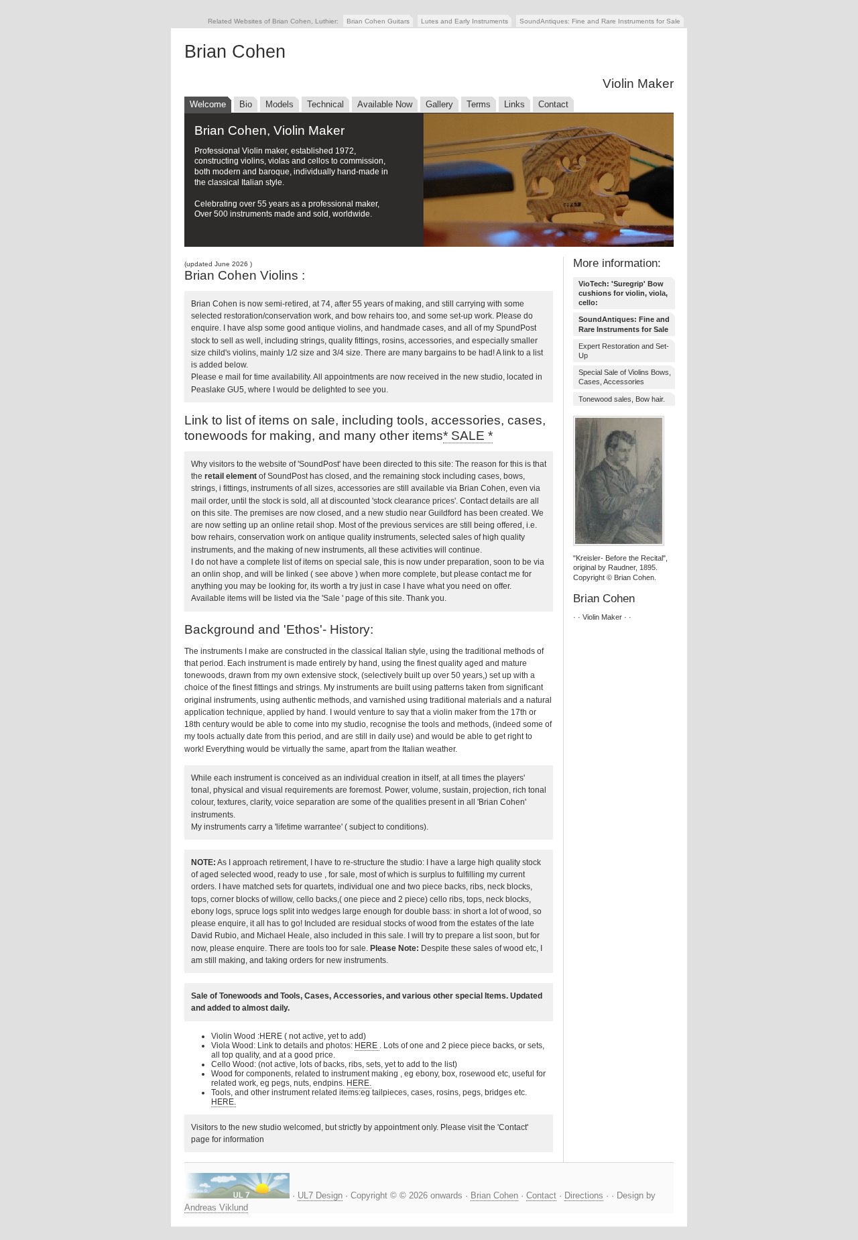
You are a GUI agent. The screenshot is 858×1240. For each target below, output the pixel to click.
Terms (479, 104)
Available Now (384, 104)
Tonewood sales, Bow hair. (621, 399)
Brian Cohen (494, 1195)
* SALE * (468, 435)
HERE (367, 1045)
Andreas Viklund (216, 1207)
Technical (325, 104)
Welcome (208, 104)
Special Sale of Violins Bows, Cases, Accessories (624, 377)
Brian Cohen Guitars (378, 21)
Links (514, 104)
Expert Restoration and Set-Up (623, 350)
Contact (553, 104)
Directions (583, 1195)
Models (279, 104)
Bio (245, 104)
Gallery (439, 104)
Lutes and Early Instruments (464, 21)
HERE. (359, 1083)
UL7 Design (320, 1195)
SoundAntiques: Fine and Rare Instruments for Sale (599, 21)
